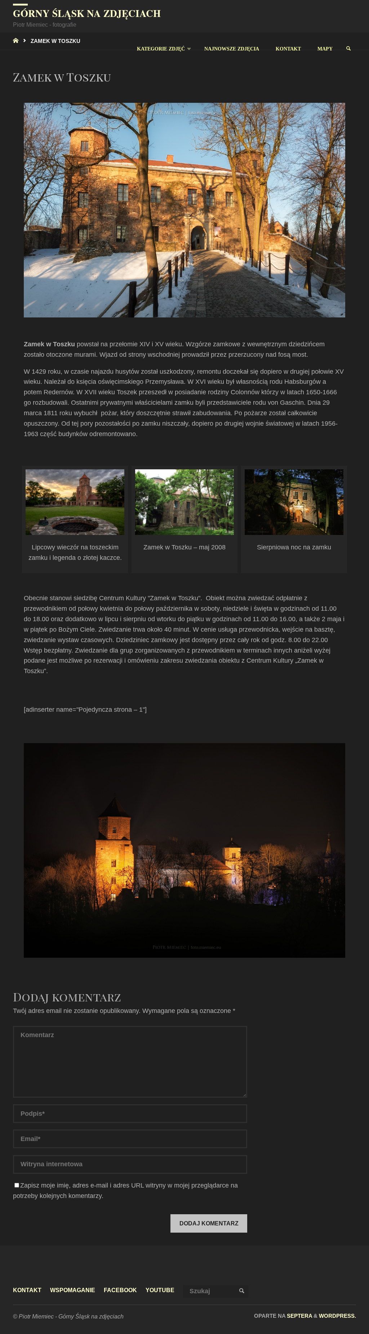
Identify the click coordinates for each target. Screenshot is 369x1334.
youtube (160, 1290)
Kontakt (27, 1290)
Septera (298, 1316)
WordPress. (337, 1316)
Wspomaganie (72, 1290)
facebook (120, 1290)
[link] (348, 48)
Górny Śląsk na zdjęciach (87, 13)
